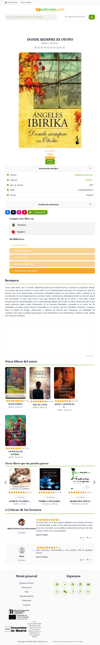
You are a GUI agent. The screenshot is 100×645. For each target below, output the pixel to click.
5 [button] (50, 507)
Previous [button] (5, 482)
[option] (20, 486)
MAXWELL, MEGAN (50, 504)
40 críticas (50, 497)
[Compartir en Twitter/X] (13, 212)
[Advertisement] (52, 29)
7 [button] (58, 507)
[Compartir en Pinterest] (24, 212)
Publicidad (26, 600)
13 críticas (80, 497)
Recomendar (40, 212)
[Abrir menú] (92, 17)
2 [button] (38, 507)
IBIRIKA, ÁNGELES (50, 43)
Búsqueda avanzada (76, 17)
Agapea (21, 231)
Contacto (26, 605)
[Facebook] (57, 585)
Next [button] (94, 482)
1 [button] (34, 507)
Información (27, 587)
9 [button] (65, 507)
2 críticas (50, 163)
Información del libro (48, 168)
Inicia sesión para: (19, 245)
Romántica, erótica (83, 175)
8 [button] (61, 507)
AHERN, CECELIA (20, 504)
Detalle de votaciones (48, 204)
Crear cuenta (26, 2)
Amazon (21, 225)
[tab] (50, 168)
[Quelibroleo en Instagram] (19, 212)
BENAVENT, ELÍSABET (80, 504)
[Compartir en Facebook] (7, 212)
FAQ (26, 592)
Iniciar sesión (12, 2)
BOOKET (89, 180)
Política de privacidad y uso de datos (68, 641)
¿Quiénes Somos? (26, 583)
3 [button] (42, 507)
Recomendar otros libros (25, 271)
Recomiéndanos (27, 596)
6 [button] (54, 507)
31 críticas (20, 497)
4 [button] (46, 507)
